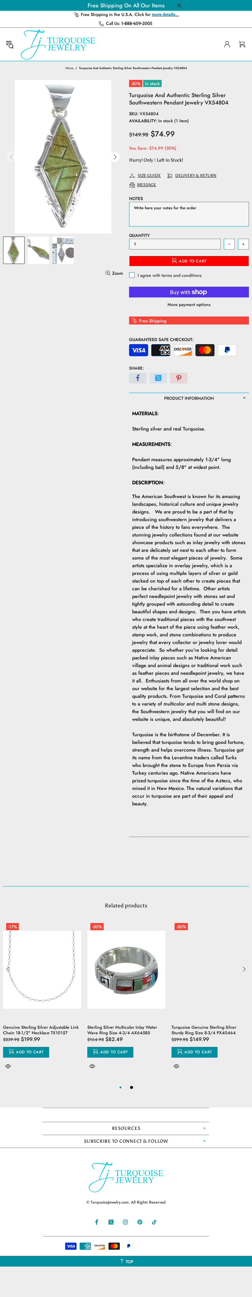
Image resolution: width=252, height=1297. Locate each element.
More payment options (189, 304)
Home (69, 68)
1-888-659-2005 (136, 23)
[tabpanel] (42, 1002)
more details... (165, 14)
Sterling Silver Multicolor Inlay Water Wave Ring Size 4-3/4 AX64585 (122, 1030)
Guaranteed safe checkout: (161, 339)
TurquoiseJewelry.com (58, 44)
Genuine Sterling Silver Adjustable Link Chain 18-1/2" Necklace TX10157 (41, 1030)
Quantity (139, 235)
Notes (136, 198)
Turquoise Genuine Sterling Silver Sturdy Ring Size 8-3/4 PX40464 (203, 1030)
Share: (136, 368)
